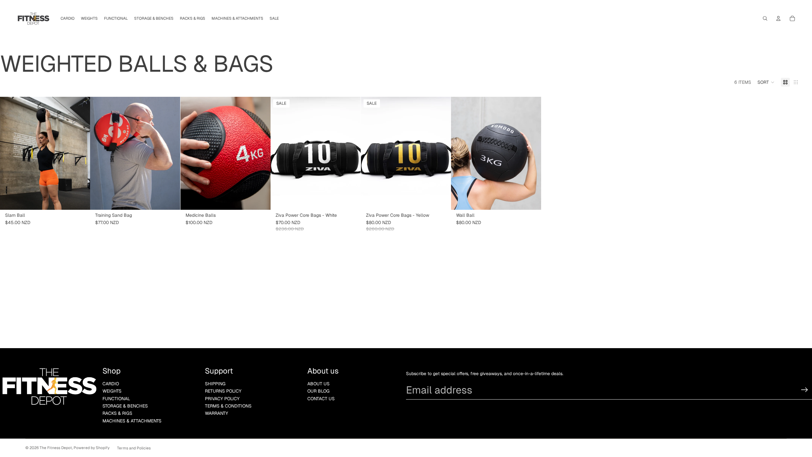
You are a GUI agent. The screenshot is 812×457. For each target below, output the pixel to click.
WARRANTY (216, 413)
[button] (766, 82)
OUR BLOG (318, 391)
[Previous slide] (9, 153)
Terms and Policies (134, 448)
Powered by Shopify (91, 447)
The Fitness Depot (56, 447)
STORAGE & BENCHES (125, 406)
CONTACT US (321, 398)
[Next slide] (80, 153)
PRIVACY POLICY (222, 398)
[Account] (778, 18)
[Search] (765, 18)
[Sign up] (804, 389)
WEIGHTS (111, 391)
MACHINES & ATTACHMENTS (131, 421)
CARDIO (110, 384)
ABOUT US (318, 384)
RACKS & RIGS (117, 413)
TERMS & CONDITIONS (228, 406)
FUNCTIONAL (116, 398)
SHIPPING (215, 384)
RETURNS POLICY (223, 391)
